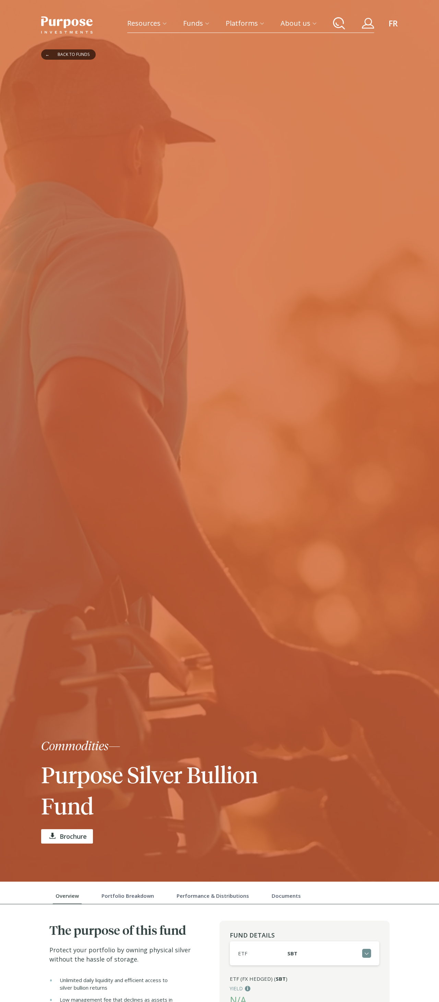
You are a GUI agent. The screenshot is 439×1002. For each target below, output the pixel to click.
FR (393, 23)
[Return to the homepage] (67, 25)
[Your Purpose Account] (368, 23)
